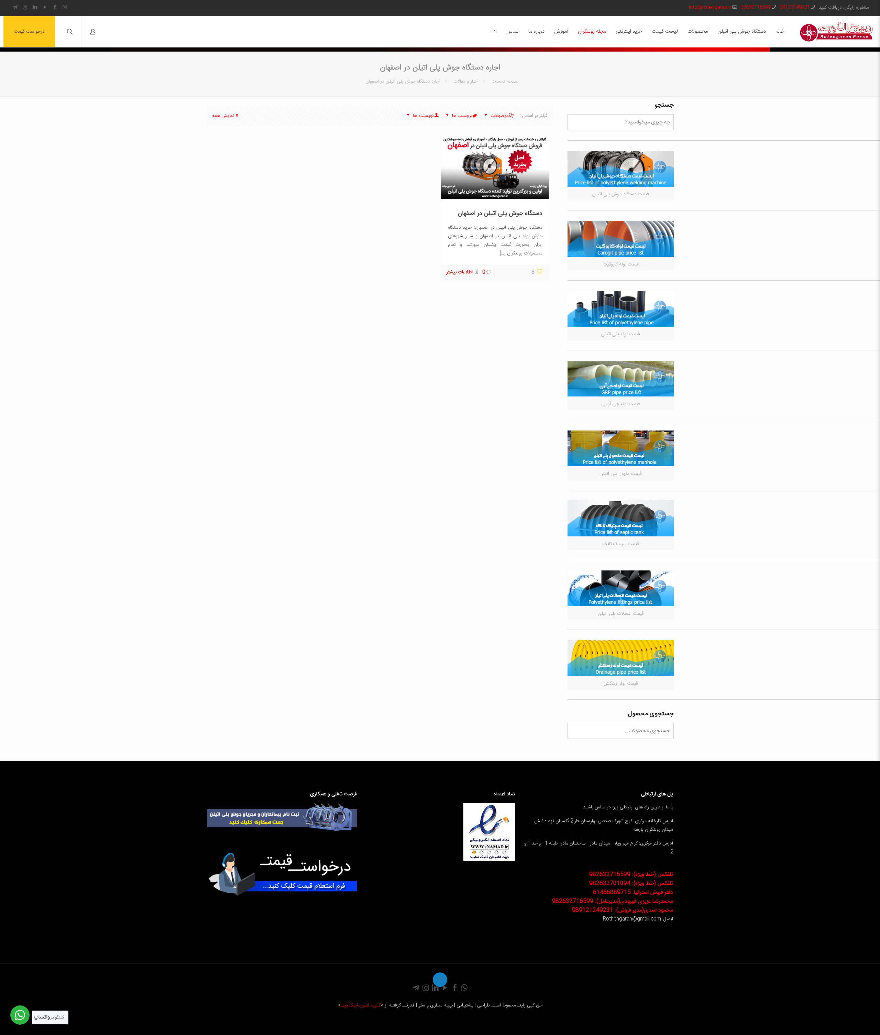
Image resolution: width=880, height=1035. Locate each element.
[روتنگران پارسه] (836, 31)
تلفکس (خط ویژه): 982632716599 (631, 874)
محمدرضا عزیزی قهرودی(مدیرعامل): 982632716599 (612, 901)
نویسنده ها (422, 116)
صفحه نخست (504, 81)
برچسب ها (461, 116)
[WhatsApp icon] (64, 7)
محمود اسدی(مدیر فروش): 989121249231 (622, 910)
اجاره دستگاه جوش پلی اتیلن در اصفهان (402, 81)
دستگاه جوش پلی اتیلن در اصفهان (500, 213)
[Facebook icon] (54, 7)
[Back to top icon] (440, 979)
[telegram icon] (15, 7)
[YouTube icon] (44, 7)
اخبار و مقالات (465, 81)
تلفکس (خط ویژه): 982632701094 (631, 883)
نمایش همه (223, 116)
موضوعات (499, 116)
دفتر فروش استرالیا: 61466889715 (633, 892)
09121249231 (795, 7)
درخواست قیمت (29, 32)
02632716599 (755, 7)
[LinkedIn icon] (34, 7)
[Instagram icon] (25, 7)
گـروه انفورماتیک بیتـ (361, 1005)
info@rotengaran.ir (710, 7)
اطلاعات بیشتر (459, 272)
